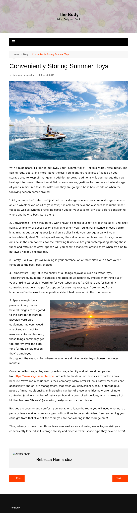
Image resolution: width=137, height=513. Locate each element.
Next (118, 478)
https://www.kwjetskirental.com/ (35, 376)
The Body (69, 14)
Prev (18, 478)
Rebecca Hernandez (23, 75)
